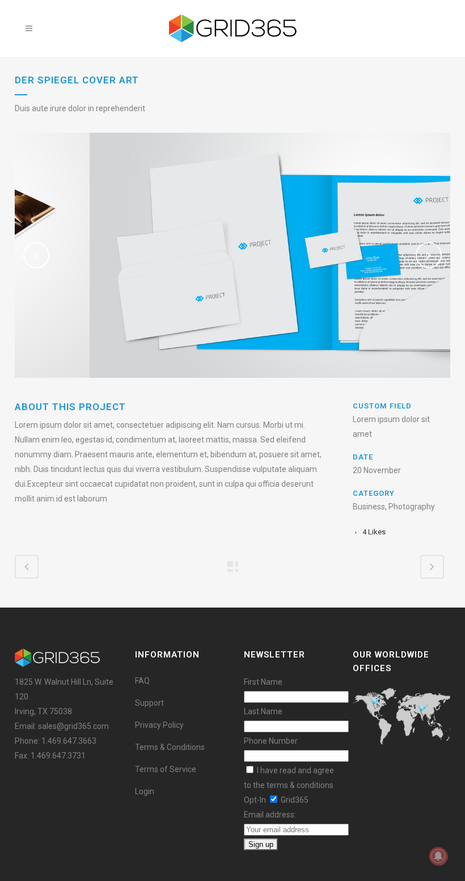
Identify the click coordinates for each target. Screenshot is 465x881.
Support (149, 702)
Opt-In (255, 799)
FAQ (142, 680)
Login (144, 791)
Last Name (263, 711)
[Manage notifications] (438, 856)
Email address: (270, 814)
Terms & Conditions (170, 747)
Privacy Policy (159, 725)
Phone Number (271, 740)
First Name (263, 681)
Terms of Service (165, 769)
